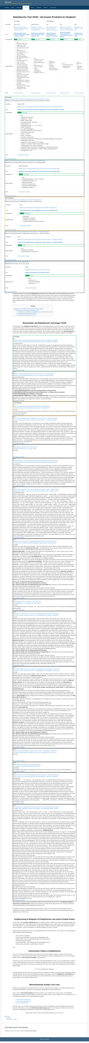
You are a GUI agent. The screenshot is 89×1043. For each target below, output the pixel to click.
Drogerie (26, 7)
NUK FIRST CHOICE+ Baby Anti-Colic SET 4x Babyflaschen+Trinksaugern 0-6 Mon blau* (36, 670)
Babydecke (8, 1017)
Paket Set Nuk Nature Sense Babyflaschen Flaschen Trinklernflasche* (23, 199)
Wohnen (45, 7)
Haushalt (7, 7)
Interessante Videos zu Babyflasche (27, 313)
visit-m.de (8, 2)
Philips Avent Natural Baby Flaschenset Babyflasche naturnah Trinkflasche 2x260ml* (27, 99)
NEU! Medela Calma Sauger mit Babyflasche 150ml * (27, 766)
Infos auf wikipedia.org (22, 1003)
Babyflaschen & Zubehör (11, 1019)
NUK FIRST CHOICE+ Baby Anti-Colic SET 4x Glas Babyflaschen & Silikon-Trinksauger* (35, 615)
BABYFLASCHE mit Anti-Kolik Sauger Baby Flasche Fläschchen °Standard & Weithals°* (36, 776)
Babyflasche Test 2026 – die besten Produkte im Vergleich (28, 308)
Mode (12, 7)
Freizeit (32, 7)
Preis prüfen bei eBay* (11, 158)
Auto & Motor (53, 7)
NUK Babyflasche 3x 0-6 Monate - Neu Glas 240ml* (27, 603)
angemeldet (13, 1030)
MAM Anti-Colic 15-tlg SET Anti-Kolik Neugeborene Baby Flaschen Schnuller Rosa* (34, 543)
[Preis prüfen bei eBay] (22, 29)
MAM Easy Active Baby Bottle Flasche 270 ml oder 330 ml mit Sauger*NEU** (25, 161)
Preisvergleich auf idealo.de (23, 999)
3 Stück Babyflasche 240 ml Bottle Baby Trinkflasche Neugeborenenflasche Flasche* (35, 462)
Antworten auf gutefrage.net (23, 1001)
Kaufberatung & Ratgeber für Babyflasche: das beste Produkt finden (34, 312)
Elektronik (19, 7)
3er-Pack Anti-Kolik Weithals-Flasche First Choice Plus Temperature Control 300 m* (35, 752)
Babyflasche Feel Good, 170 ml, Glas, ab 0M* (17, 262)
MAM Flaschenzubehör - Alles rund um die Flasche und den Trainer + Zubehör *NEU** (36, 491)
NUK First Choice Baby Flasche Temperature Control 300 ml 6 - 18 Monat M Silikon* (27, 231)
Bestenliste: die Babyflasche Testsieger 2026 (27, 310)
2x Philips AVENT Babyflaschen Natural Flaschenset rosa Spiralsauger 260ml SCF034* (35, 808)
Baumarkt (39, 7)
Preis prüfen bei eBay (18, 92)
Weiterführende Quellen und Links (26, 315)
